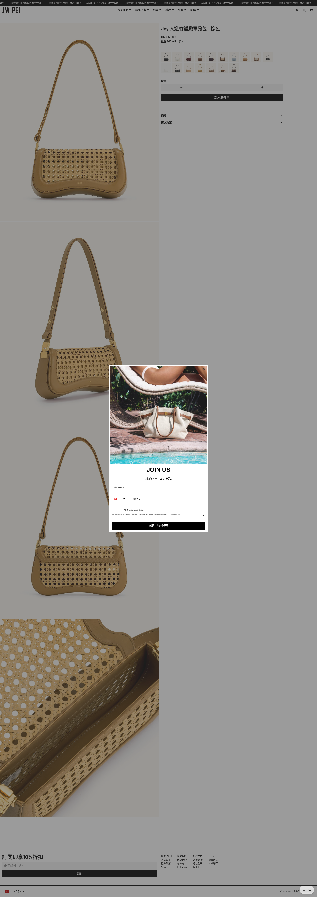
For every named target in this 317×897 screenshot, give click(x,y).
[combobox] (120, 499)
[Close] (204, 369)
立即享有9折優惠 (159, 525)
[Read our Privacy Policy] (203, 516)
